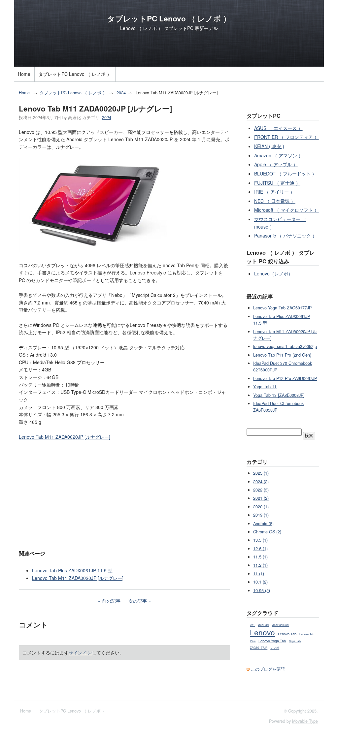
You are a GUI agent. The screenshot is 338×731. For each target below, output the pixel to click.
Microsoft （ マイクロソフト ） (286, 210)
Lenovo (262, 632)
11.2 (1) (260, 565)
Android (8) (263, 523)
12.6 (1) (260, 549)
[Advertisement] (124, 494)
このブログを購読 (268, 669)
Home (24, 74)
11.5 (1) (260, 557)
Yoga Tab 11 (265, 387)
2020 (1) (261, 507)
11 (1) (258, 574)
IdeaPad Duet (280, 625)
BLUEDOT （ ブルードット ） (285, 173)
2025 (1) (261, 473)
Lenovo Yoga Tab (272, 640)
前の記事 (111, 600)
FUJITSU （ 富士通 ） (277, 182)
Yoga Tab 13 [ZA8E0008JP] (279, 395)
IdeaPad (263, 625)
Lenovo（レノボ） (273, 273)
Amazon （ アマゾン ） (278, 155)
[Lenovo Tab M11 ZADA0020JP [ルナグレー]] (93, 250)
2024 (121, 93)
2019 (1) (261, 515)
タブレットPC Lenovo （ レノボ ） (169, 18)
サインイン (80, 652)
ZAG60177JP (258, 648)
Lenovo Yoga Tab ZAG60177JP (282, 308)
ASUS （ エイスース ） (278, 128)
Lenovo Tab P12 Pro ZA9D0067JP (285, 378)
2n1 (252, 625)
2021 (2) (261, 498)
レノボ (274, 648)
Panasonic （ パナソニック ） (285, 235)
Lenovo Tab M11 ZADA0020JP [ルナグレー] (64, 436)
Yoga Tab (295, 641)
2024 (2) (261, 482)
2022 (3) (261, 490)
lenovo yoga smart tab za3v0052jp (285, 346)
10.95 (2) (261, 590)
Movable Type (305, 721)
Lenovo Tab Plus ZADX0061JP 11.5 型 (72, 570)
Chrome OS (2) (267, 532)
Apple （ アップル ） (276, 164)
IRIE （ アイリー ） (274, 191)
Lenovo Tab (287, 633)
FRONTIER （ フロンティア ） (286, 137)
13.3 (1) (260, 540)
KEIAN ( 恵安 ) (269, 146)
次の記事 (137, 600)
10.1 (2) (260, 582)
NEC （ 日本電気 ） (274, 201)
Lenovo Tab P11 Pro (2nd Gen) (282, 355)
